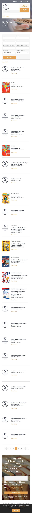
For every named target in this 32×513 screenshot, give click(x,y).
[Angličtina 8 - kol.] (6, 87)
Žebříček (23, 482)
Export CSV (5, 62)
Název (17, 36)
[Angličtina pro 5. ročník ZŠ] (6, 436)
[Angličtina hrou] (6, 198)
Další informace (23, 507)
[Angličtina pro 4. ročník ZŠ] (6, 356)
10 (24, 448)
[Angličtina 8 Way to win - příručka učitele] (6, 132)
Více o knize (14, 73)
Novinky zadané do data (21, 45)
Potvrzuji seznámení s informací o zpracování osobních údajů (14, 488)
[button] (14, 43)
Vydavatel (5, 40)
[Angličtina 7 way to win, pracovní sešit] (6, 69)
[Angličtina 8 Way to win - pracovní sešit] (6, 116)
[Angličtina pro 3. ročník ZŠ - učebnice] (6, 340)
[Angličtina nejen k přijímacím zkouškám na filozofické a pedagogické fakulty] (6, 227)
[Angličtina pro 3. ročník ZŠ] (6, 309)
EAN (4, 36)
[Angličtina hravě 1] (6, 180)
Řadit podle (5, 50)
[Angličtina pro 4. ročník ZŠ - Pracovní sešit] (6, 404)
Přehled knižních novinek (11, 482)
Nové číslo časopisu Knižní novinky (14, 484)
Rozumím (16, 510)
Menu (7, 16)
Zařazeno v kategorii (20, 50)
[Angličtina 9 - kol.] (6, 150)
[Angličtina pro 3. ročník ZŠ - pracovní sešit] (6, 325)
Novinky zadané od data (8, 45)
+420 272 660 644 (24, 1)
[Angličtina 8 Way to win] (6, 101)
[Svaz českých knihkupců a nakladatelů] (7, 7)
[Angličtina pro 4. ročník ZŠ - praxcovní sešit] (6, 420)
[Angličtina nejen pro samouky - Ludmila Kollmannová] (6, 277)
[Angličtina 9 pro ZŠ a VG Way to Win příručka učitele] (6, 164)
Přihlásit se (25, 10)
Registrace (24, 6)
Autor (17, 40)
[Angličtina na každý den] (6, 212)
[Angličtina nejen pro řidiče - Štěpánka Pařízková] (6, 246)
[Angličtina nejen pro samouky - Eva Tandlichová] (6, 261)
